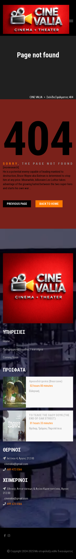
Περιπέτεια (55, 428)
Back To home (49, 204)
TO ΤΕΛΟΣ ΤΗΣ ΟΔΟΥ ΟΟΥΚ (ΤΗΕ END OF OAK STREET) (49, 416)
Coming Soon (10, 357)
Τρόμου (42, 428)
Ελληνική (34, 391)
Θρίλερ (33, 428)
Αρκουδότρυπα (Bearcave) (45, 381)
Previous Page (17, 204)
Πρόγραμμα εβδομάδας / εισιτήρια (23, 349)
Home (6, 341)
